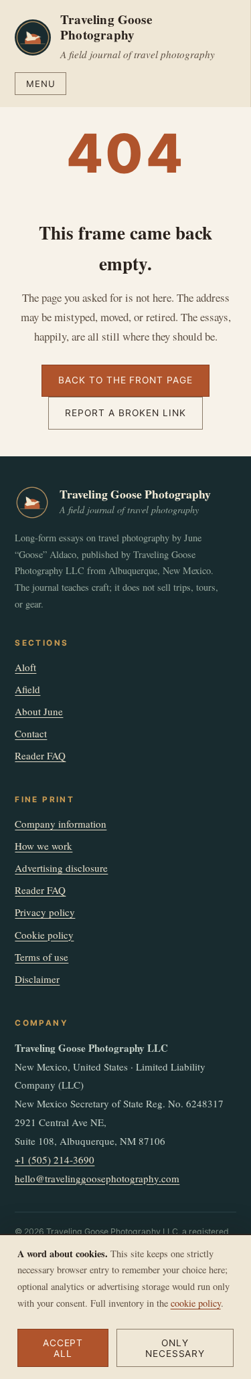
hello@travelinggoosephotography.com (97, 1178)
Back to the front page (125, 380)
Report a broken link (125, 412)
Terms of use (41, 956)
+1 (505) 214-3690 (54, 1159)
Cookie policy (44, 934)
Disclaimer (37, 979)
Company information (60, 823)
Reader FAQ (40, 755)
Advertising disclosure (61, 868)
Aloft (25, 667)
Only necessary (175, 1348)
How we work (43, 845)
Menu (41, 83)
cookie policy (196, 1303)
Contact (31, 733)
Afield (27, 689)
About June (39, 711)
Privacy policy (45, 912)
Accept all (63, 1348)
